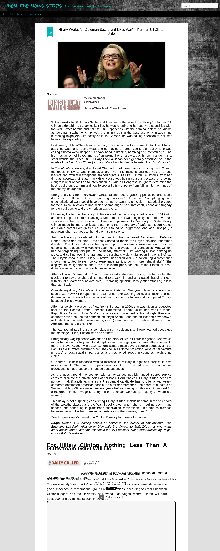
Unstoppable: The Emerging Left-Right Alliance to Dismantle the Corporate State (111, 424)
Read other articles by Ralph (151, 430)
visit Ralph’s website (69, 433)
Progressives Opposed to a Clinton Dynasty (87, 417)
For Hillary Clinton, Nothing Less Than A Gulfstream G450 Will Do (107, 446)
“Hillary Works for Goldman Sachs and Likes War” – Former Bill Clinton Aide (111, 31)
